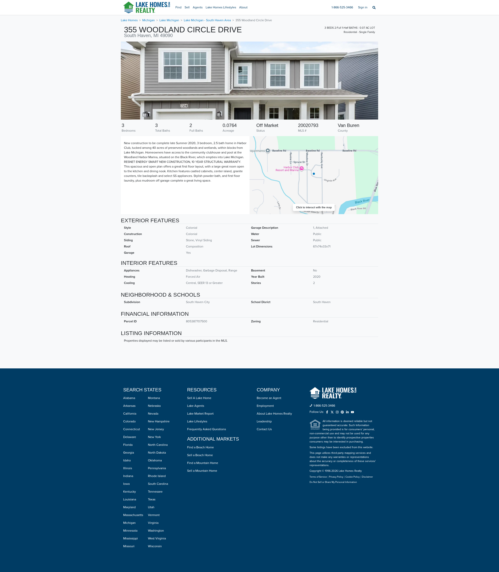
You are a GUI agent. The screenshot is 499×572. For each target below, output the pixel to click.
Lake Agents (195, 406)
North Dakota (157, 453)
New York (154, 437)
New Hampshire (159, 421)
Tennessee (155, 492)
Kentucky (129, 492)
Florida (128, 445)
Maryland (129, 507)
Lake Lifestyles (197, 421)
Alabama (129, 398)
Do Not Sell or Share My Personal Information (333, 482)
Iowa (126, 484)
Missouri (128, 546)
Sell (187, 7)
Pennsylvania (157, 468)
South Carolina (158, 484)
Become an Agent (269, 398)
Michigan (148, 20)
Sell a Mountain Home (202, 471)
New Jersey (156, 429)
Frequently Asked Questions (206, 429)
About (243, 7)
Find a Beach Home (200, 447)
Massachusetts (133, 515)
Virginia (153, 523)
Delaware (129, 437)
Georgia (128, 453)
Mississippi (130, 538)
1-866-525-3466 (342, 7)
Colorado (129, 421)
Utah (151, 507)
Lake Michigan (169, 20)
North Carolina (158, 445)
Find (178, 7)
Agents (198, 7)
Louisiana (129, 499)
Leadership (264, 421)
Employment (265, 406)
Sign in (362, 7)
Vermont (154, 515)
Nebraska (154, 406)
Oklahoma (155, 460)
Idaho (127, 460)
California (129, 414)
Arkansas (129, 406)
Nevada (153, 414)
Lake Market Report (200, 414)
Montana (154, 398)
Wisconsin (155, 546)
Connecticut (131, 429)
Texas (151, 499)
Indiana (128, 476)
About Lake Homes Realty (274, 414)
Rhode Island (157, 476)
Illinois (127, 468)
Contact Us (264, 429)
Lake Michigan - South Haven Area (207, 20)
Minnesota (130, 531)
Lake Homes (129, 20)
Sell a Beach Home (200, 455)
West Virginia (157, 538)
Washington (156, 531)
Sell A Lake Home (199, 398)
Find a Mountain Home (202, 463)
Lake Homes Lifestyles (221, 7)
